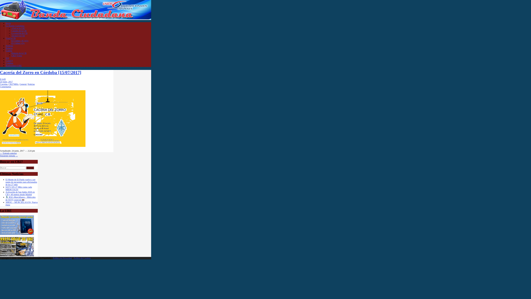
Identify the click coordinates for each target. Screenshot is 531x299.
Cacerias (3, 84)
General (22, 84)
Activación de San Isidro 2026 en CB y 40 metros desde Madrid (20, 193)
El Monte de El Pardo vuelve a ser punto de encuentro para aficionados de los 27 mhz (21, 182)
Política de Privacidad (62, 258)
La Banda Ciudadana (15, 26)
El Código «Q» (18, 43)
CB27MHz (13, 84)
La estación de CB (19, 33)
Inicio (8, 23)
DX (7, 58)
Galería (9, 51)
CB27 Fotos (16, 56)
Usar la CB (11, 38)
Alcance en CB (18, 36)
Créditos (9, 63)
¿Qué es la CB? (18, 28)
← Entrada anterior (8, 153)
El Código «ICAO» (20, 41)
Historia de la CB (19, 53)
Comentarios (5, 87)
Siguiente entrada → (9, 156)
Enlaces (9, 48)
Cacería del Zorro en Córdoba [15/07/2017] (40, 72)
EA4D (3, 79)
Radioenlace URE (14, 66)
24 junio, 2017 (6, 82)
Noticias (9, 46)
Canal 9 (9, 61)
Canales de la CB (19, 31)
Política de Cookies (82, 258)
